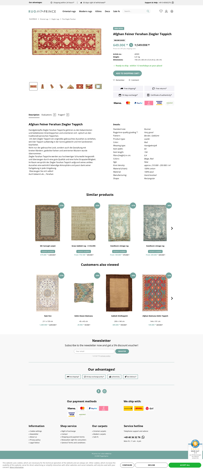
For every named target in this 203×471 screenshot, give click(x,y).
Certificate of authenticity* (161, 95)
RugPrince (33, 19)
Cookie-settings (36, 431)
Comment (135, 80)
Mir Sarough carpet (48, 246)
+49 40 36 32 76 (132, 437)
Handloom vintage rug (119, 246)
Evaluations (48, 114)
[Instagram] (104, 391)
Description (34, 114)
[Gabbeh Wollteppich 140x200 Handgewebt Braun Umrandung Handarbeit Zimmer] (119, 293)
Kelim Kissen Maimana (83, 316)
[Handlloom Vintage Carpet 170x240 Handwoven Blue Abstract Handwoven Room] (155, 223)
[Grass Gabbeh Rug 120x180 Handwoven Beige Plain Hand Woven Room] (83, 223)
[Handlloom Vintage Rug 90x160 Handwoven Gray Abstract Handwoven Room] (119, 223)
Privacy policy (35, 440)
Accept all (185, 465)
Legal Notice (34, 443)
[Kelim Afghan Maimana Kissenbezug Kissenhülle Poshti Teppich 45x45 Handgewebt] (83, 293)
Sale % (95, 437)
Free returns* (161, 88)
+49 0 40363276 (165, 2)
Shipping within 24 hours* (63, 2)
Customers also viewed (100, 264)
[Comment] (143, 37)
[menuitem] (69, 11)
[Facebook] (99, 391)
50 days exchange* (130, 95)
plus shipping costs (129, 49)
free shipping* (74, 377)
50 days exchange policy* (95, 377)
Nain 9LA (47, 316)
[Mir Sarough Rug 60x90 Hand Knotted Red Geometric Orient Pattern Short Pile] (47, 223)
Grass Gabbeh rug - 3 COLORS (84, 246)
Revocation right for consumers (74, 440)
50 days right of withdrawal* (94, 2)
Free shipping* (130, 88)
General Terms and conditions (73, 443)
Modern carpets (99, 434)
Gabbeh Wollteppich (119, 316)
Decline (151, 465)
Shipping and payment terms (73, 437)
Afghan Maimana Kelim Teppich (155, 316)
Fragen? (63, 114)
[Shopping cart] (171, 11)
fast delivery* (131, 377)
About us (33, 437)
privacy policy (105, 356)
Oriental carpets (99, 431)
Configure (127, 465)
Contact (65, 434)
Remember (120, 80)
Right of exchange (69, 431)
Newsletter (34, 434)
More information (17, 467)
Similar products (99, 194)
